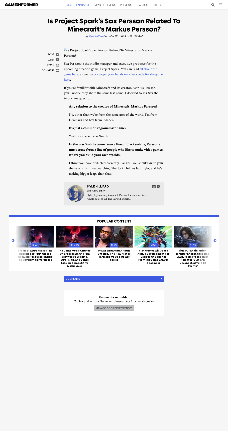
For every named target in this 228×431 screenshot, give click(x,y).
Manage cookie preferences (114, 308)
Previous (13, 240)
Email (154, 186)
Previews (126, 4)
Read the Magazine (78, 4)
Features (142, 4)
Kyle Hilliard (97, 36)
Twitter (158, 186)
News (97, 4)
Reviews (111, 4)
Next (215, 240)
